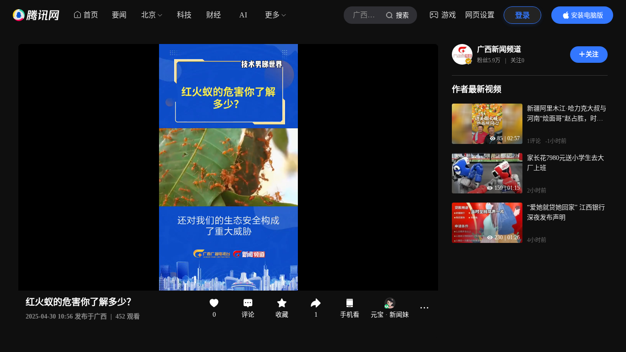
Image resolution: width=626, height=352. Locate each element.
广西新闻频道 (499, 49)
